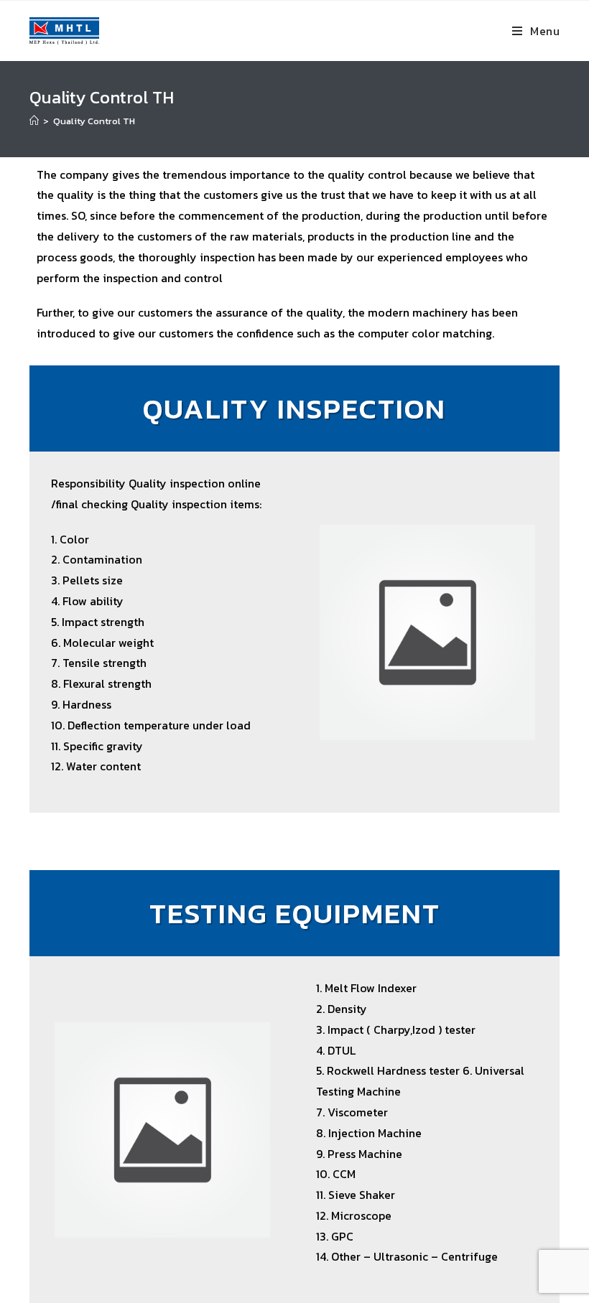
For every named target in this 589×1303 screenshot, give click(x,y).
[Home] (34, 121)
